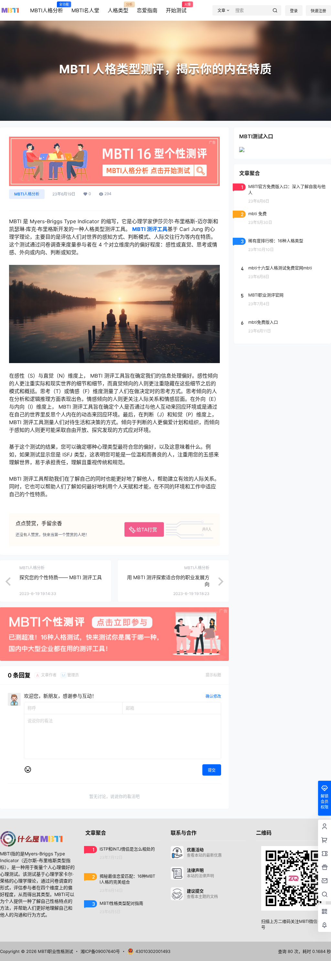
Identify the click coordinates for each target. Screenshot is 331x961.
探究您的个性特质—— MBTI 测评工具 (60, 577)
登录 (294, 10)
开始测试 (176, 8)
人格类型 (118, 8)
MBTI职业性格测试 (55, 951)
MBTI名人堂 (85, 10)
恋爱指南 (147, 10)
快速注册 (318, 10)
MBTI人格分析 (46, 8)
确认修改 (213, 696)
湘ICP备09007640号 (100, 951)
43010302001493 (152, 951)
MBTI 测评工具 (149, 229)
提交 (212, 770)
